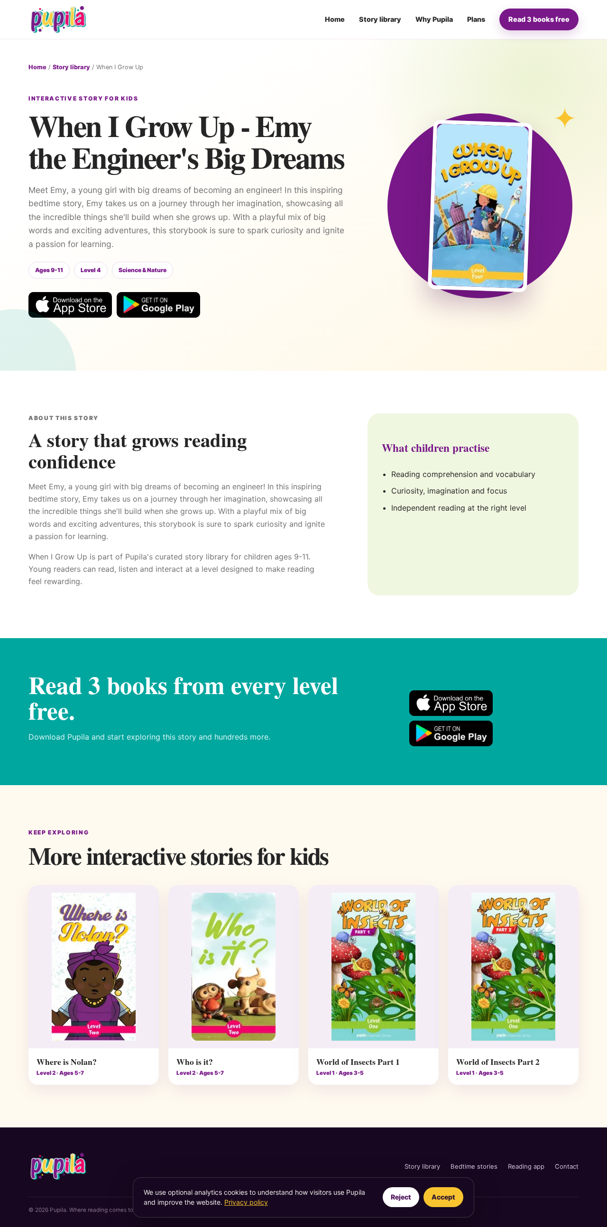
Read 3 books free (539, 19)
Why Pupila (434, 19)
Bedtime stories (474, 1166)
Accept (443, 1197)
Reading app (526, 1166)
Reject (401, 1197)
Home (335, 19)
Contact (567, 1166)
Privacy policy (246, 1202)
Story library (380, 19)
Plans (476, 19)
